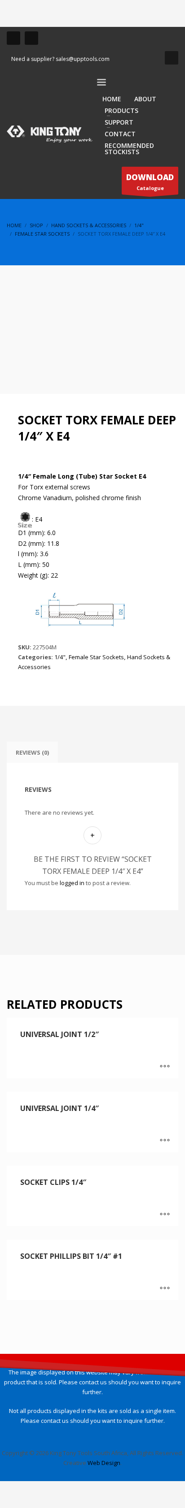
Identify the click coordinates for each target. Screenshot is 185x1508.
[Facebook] (13, 38)
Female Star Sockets (96, 657)
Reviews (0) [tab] (32, 752)
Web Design (104, 1463)
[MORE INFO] (165, 1067)
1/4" (60, 657)
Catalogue (150, 181)
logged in (72, 883)
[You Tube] (31, 38)
